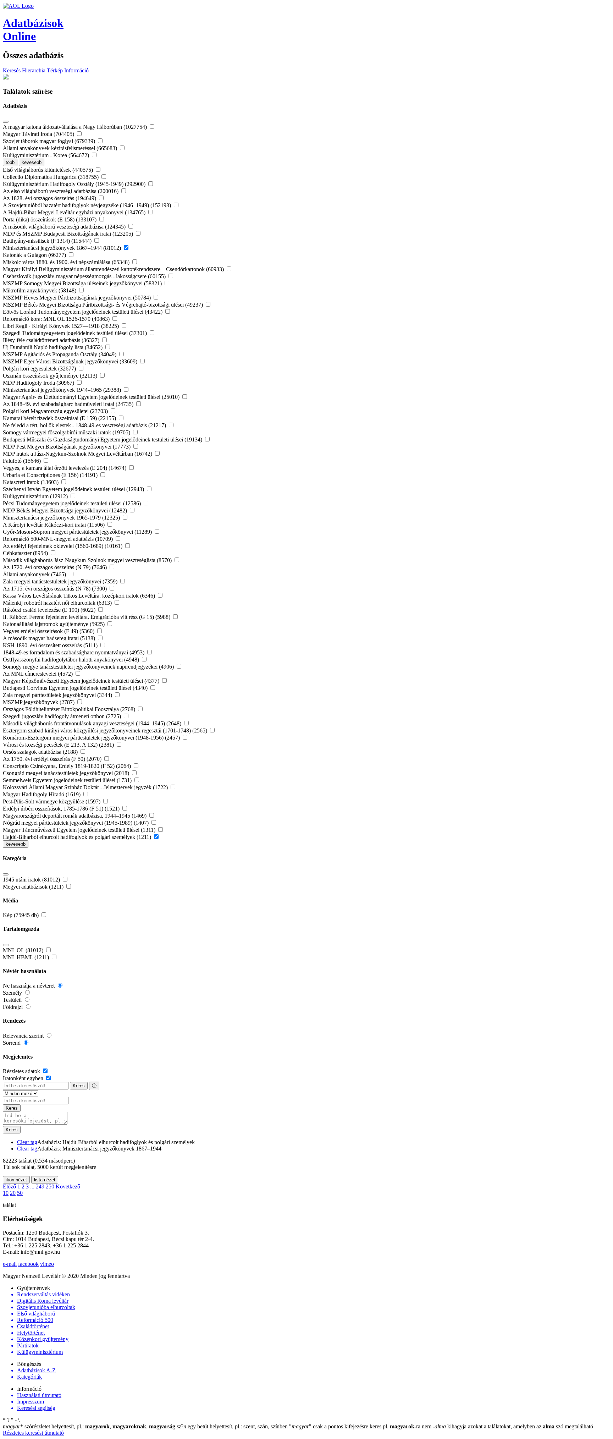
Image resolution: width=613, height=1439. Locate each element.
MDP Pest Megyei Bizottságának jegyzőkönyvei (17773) (67, 447)
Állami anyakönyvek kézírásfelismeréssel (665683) (60, 148)
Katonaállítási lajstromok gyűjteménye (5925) (54, 624)
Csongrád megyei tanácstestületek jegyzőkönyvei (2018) (67, 773)
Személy (13, 993)
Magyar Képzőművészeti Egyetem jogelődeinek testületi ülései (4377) (82, 681)
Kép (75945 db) (21, 915)
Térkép (55, 70)
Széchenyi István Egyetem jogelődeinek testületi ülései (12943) (74, 489)
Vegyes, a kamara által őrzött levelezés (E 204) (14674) (65, 468)
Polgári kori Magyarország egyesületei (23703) (56, 411)
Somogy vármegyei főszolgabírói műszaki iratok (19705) (67, 432)
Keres (79, 1085)
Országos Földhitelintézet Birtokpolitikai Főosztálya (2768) (70, 709)
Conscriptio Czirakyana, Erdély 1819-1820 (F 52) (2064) (67, 766)
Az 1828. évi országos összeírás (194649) (50, 198)
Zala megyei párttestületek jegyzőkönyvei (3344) (58, 695)
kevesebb (32, 162)
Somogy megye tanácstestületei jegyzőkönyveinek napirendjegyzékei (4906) (89, 667)
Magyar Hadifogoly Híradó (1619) (42, 794)
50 (20, 1193)
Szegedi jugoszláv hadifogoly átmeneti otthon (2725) (62, 716)
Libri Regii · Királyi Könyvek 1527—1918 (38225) (61, 326)
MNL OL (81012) (24, 950)
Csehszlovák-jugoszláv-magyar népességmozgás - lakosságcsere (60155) (85, 276)
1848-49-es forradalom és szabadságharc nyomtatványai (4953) (74, 652)
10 (6, 1193)
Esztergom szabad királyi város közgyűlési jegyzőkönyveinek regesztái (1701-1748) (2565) (106, 730)
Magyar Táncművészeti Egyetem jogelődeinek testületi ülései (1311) (80, 830)
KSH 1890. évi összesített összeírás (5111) (51, 645)
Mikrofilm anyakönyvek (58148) (40, 290)
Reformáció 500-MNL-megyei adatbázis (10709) (58, 539)
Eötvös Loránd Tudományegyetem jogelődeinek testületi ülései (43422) (83, 312)
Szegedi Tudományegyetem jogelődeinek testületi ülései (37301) (75, 333)
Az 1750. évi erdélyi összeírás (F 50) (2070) (53, 759)
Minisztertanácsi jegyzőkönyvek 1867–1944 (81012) (62, 248)
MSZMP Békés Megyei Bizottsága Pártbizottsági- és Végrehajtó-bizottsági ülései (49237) (103, 305)
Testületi (13, 1000)
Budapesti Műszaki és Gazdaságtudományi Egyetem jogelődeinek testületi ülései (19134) (103, 439)
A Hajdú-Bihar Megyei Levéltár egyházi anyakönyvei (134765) (75, 212)
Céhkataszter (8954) (26, 553)
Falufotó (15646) (22, 461)
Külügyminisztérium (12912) (36, 496)
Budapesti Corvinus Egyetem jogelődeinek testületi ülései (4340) (76, 688)
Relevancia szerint (24, 1036)
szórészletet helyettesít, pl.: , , (89, 1426)
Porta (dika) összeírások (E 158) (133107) (50, 219)
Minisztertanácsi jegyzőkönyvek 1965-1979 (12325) (62, 518)
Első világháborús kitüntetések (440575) (48, 170)
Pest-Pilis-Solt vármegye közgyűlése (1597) (52, 801)
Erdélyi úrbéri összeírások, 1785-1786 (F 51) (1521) (62, 809)
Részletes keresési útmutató (33, 1433)
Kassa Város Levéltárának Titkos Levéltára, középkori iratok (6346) (79, 596)
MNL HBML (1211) (26, 957)
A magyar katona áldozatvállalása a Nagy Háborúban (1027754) (75, 127)
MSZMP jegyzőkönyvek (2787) (39, 702)
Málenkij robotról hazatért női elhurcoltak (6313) (58, 603)
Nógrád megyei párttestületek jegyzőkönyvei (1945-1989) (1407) (76, 823)
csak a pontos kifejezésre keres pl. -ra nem (361, 1426)
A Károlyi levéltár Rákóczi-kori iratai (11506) (54, 525)
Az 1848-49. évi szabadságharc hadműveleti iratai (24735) (69, 404)
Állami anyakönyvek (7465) (35, 574)
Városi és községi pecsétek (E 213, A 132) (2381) (59, 745)
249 (40, 1186)
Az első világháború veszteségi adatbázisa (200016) (61, 191)
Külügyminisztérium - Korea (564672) (46, 155)
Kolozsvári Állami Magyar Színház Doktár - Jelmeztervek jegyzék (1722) (86, 787)
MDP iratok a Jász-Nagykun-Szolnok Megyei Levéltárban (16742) (78, 454)
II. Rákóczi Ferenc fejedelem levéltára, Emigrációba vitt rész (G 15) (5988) (87, 617)
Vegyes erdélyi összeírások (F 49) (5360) (49, 631)
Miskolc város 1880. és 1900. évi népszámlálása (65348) (67, 262)
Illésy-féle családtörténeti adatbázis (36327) (52, 340)
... (32, 1186)
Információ (76, 70)
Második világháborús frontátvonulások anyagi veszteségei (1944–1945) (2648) (93, 723)
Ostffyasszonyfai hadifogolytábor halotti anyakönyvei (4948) (71, 660)
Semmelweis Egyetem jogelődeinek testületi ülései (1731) (68, 780)
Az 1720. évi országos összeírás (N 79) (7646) (55, 567)
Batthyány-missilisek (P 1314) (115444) (48, 241)
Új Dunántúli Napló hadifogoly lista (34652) (53, 347)
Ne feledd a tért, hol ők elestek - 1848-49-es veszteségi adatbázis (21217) (85, 425)
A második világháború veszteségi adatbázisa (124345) (65, 227)
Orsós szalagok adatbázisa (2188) (41, 752)
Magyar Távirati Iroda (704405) (39, 134)
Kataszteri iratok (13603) (31, 482)
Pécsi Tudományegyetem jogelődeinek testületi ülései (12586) (72, 503)
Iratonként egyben (24, 1078)
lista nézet (44, 1179)
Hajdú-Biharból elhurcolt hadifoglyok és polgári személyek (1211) (78, 837)
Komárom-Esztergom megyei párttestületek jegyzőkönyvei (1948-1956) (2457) (92, 738)
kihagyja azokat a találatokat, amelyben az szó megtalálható (513, 1426)
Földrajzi (13, 1007)
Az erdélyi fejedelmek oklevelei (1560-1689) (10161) (63, 546)
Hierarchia (33, 70)
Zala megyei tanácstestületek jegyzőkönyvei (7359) (61, 581)
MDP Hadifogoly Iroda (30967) (39, 383)
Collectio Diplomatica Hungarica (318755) (51, 177)
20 (13, 1193)
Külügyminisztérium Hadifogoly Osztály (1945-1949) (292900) (75, 184)
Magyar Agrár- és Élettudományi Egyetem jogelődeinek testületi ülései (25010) (92, 397)
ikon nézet (16, 1179)
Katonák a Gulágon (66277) (35, 255)
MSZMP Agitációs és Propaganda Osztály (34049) (60, 354)
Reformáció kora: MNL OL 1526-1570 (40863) (57, 319)
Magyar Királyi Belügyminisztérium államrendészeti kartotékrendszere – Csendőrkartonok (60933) (114, 269)
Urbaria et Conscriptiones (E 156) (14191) (51, 475)
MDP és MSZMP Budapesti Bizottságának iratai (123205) (68, 234)
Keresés (12, 70)
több (10, 162)
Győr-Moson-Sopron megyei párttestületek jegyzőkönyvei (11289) (78, 532)
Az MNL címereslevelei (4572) (38, 674)
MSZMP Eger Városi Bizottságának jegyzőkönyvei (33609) (71, 361)
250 (50, 1186)
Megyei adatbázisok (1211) (34, 887)
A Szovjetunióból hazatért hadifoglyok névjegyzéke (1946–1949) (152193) (87, 205)
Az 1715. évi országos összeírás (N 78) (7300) (55, 589)
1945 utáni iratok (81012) (32, 880)
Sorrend (12, 1043)
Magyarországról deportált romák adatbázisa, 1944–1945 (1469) (75, 816)
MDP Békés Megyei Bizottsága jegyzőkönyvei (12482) (65, 510)
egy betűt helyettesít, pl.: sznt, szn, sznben (233, 1426)
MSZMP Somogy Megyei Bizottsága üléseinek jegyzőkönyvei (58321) (83, 283)
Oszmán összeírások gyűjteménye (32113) (51, 376)
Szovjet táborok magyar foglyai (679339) (49, 141)
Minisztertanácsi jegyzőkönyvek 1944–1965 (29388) (62, 390)
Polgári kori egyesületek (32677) (40, 369)
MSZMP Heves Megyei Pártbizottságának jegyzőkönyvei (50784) (77, 298)
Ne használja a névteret (29, 986)
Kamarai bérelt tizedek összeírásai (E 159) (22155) (60, 418)
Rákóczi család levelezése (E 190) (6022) (50, 610)
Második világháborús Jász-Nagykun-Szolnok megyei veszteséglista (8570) (88, 560)
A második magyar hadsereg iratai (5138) (49, 638)
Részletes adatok (22, 1071)
